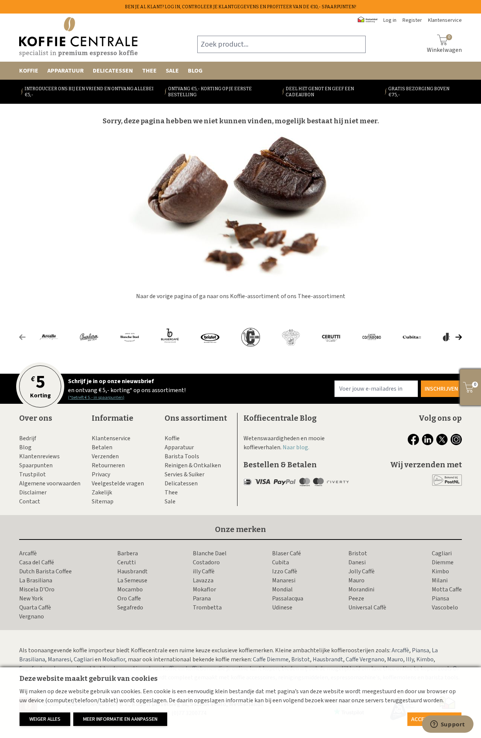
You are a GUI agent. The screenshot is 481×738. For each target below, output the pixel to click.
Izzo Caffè (284, 571)
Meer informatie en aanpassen (120, 719)
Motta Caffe (447, 589)
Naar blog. (296, 447)
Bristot (357, 553)
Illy (410, 659)
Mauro (356, 580)
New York (31, 598)
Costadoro (206, 562)
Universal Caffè (367, 607)
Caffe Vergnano (365, 659)
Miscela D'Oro (36, 589)
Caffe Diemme (271, 659)
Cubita (280, 562)
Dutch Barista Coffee (45, 571)
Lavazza (203, 580)
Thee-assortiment (321, 296)
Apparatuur (65, 71)
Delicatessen (113, 71)
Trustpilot (32, 474)
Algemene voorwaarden (49, 483)
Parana (202, 598)
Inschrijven (441, 389)
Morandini (361, 589)
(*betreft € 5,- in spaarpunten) (96, 397)
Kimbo (440, 571)
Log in (389, 20)
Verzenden (105, 456)
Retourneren (108, 465)
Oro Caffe (129, 598)
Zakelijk (102, 492)
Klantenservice (111, 438)
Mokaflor (204, 589)
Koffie (28, 71)
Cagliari (442, 553)
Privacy (101, 474)
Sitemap (102, 501)
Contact (29, 501)
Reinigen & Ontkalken (193, 465)
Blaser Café (286, 553)
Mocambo (130, 589)
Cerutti (126, 562)
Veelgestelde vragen (118, 483)
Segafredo (130, 607)
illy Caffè (204, 571)
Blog (195, 71)
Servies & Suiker (184, 474)
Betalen (102, 447)
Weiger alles (45, 719)
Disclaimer (33, 492)
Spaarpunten (36, 465)
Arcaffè (28, 553)
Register (412, 20)
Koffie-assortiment (255, 296)
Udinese (282, 607)
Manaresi (283, 580)
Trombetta (207, 607)
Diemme (443, 562)
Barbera (127, 553)
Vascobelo (445, 607)
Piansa (440, 598)
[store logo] (78, 37)
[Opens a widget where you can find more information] (447, 724)
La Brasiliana (35, 580)
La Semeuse (132, 580)
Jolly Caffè (361, 571)
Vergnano (31, 616)
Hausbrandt (132, 571)
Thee (149, 71)
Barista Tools (182, 456)
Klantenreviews (39, 456)
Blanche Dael (210, 553)
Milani (440, 580)
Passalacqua (287, 598)
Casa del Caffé (36, 562)
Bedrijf (27, 438)
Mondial (282, 589)
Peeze (356, 598)
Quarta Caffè (35, 607)
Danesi (357, 562)
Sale (172, 71)
